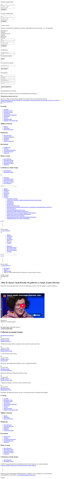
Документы (7, 113)
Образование (10, 203)
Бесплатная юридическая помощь (27, 465)
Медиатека (7, 116)
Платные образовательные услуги (16, 210)
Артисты (6, 148)
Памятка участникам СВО (11, 120)
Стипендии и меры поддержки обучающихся (19, 214)
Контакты (6, 164)
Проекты (6, 139)
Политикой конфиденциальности (27, 475)
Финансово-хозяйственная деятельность (17, 211)
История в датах (8, 110)
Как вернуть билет (9, 163)
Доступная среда (11, 208)
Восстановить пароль (6, 56)
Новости (6, 194)
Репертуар (6, 190)
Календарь (6, 128)
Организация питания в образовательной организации (21, 217)
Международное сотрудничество (15, 215)
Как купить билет (8, 129)
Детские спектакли (9, 137)
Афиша (6, 126)
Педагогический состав (13, 205)
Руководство (7, 147)
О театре (6, 109)
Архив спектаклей (9, 141)
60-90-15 (5, 230)
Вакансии (6, 153)
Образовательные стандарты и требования (18, 218)
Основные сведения (12, 198)
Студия (6, 117)
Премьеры (6, 138)
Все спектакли (7, 135)
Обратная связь (8, 119)
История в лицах (8, 112)
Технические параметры (10, 115)
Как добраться (7, 159)
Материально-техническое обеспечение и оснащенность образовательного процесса (29, 207)
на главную (7, 268)
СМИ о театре (7, 271)
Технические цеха (8, 151)
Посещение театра (9, 160)
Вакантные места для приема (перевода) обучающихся (21, 212)
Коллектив (6, 193)
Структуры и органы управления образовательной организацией (24, 200)
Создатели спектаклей (10, 150)
